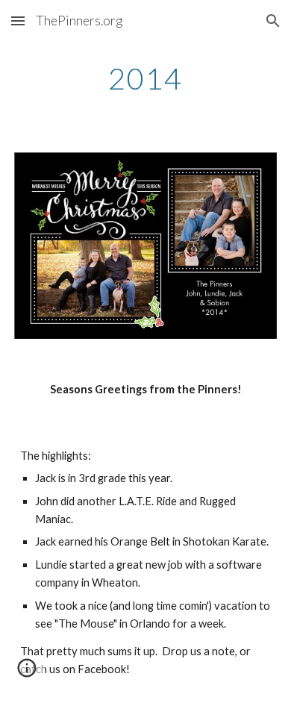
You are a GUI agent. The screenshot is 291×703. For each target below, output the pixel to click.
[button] (18, 20)
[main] (145, 78)
